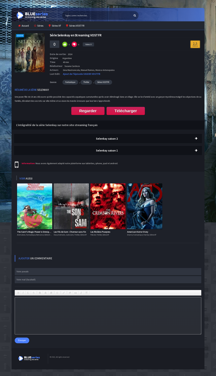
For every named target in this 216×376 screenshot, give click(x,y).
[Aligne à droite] (51, 293)
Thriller (86, 82)
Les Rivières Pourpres (100, 231)
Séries (40, 25)
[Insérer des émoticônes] (57, 293)
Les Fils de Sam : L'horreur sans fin (70, 231)
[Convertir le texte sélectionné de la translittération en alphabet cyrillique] (81, 293)
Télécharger (125, 111)
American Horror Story (137, 231)
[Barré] (34, 293)
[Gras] (18, 293)
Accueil (25, 25)
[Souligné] (28, 293)
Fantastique (70, 82)
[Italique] (23, 293)
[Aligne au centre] (45, 293)
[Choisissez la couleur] (64, 293)
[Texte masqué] (70, 293)
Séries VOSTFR (76, 25)
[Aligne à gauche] (40, 293)
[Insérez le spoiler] (86, 293)
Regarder (88, 111)
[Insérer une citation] (75, 293)
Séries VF (56, 25)
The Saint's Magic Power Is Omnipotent (35, 231)
